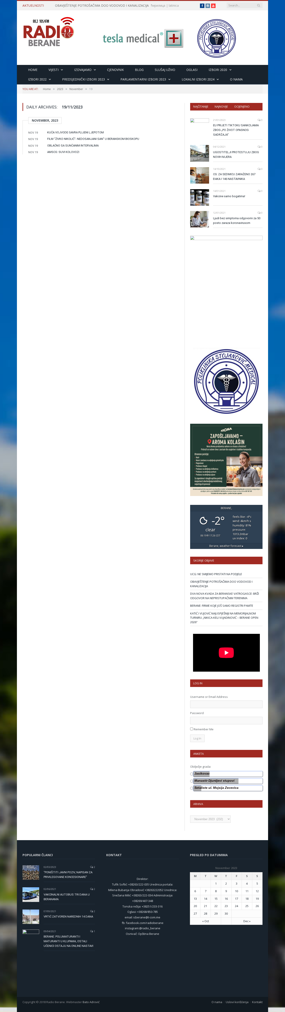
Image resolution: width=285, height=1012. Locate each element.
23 (226, 906)
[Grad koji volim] (48, 29)
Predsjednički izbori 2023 (83, 79)
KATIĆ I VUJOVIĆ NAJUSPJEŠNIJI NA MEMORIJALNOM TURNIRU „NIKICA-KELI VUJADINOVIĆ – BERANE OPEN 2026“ (224, 617)
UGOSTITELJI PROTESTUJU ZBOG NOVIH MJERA (236, 155)
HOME (32, 70)
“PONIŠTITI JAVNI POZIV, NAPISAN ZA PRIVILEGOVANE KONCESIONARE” (68, 875)
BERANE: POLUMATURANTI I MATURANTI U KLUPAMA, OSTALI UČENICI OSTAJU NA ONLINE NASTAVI (68, 941)
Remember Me (204, 729)
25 (246, 906)
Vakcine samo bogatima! (229, 196)
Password (197, 713)
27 (195, 914)
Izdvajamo (83, 70)
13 (195, 899)
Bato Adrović (91, 1002)
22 (216, 906)
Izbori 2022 (37, 79)
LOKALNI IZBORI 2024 (198, 79)
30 (226, 914)
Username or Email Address (209, 697)
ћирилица (158, 5)
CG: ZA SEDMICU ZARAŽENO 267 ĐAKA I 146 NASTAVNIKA (234, 177)
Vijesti (54, 70)
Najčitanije (200, 106)
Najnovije (221, 106)
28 (205, 914)
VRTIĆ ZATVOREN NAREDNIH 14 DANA (68, 916)
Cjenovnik (115, 70)
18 (246, 899)
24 (236, 906)
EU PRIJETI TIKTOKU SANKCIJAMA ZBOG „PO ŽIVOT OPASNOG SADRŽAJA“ (236, 130)
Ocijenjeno (242, 106)
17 (236, 899)
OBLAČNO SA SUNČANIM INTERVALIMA (73, 145)
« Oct (205, 921)
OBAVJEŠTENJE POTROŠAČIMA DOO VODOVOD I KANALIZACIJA (102, 6)
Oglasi (191, 70)
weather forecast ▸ (226, 546)
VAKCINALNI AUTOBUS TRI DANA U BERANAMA (67, 897)
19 (257, 899)
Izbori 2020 (218, 70)
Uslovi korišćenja (237, 1002)
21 (205, 906)
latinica (174, 5)
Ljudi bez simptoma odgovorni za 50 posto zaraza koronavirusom (236, 221)
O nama (236, 79)
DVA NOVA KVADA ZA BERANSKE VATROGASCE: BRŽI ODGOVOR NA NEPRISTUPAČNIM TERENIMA (224, 596)
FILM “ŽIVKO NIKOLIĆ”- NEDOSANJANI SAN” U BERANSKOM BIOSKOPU (93, 139)
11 (246, 891)
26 (257, 906)
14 (205, 899)
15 (216, 899)
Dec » (246, 921)
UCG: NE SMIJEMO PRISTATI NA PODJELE (216, 574)
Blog (139, 70)
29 (216, 914)
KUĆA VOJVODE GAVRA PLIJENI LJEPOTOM (75, 132)
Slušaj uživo (165, 70)
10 (236, 891)
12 (257, 891)
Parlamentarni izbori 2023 (143, 79)
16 (226, 899)
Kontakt (257, 1002)
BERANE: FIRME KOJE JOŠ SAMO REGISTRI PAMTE (221, 606)
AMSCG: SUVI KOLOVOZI (63, 152)
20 (195, 906)
